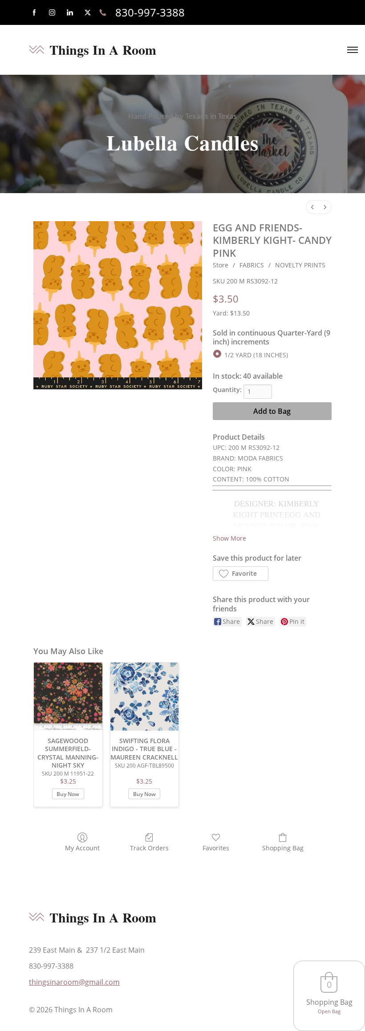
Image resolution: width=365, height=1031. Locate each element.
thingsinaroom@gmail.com (74, 982)
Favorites (216, 848)
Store (220, 265)
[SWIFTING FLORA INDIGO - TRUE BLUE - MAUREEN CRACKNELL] (144, 697)
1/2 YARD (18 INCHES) (256, 355)
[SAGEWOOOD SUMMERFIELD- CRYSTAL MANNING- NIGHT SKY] (68, 697)
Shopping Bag (283, 848)
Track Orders (149, 848)
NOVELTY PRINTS (300, 265)
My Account (82, 848)
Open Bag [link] (329, 1011)
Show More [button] (229, 538)
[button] (240, 573)
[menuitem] (312, 207)
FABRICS (251, 265)
